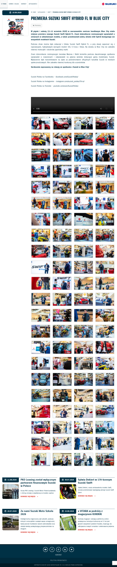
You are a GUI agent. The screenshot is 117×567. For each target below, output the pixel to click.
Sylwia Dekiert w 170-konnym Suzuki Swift (95, 494)
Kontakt (23, 4)
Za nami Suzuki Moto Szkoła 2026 (37, 525)
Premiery (38, 26)
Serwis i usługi (14, 4)
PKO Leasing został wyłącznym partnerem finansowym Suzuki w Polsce (38, 495)
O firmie (3, 4)
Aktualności (33, 4)
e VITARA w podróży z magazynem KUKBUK (90, 525)
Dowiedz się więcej (28, 509)
